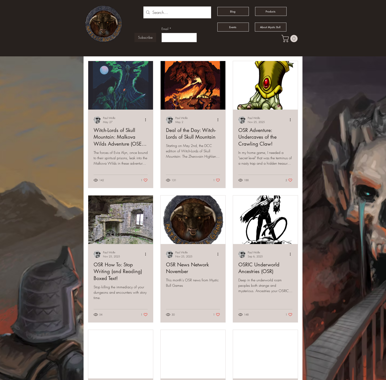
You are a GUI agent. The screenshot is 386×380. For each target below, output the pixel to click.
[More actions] (147, 120)
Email (166, 29)
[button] (290, 38)
